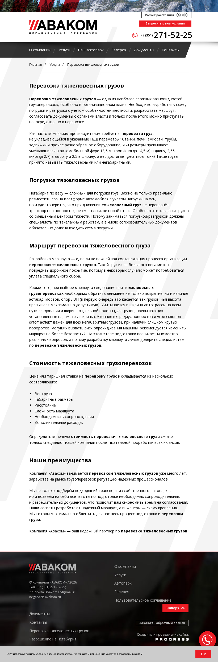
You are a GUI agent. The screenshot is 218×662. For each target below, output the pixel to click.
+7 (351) (146, 35)
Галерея (121, 591)
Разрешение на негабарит (53, 639)
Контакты (38, 622)
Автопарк (123, 583)
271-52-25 (173, 34)
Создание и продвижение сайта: (163, 634)
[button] (165, 23)
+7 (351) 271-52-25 (51, 587)
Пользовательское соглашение (142, 600)
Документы (39, 613)
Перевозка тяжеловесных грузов (93, 64)
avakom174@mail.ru (60, 592)
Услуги (54, 64)
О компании (125, 566)
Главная (35, 64)
